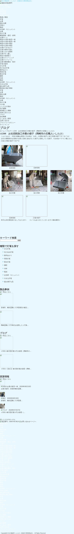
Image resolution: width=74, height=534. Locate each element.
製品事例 (3, 11)
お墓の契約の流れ (6, 49)
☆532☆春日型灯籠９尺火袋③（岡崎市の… (16, 351)
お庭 (1, 31)
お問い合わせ (4, 15)
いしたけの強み (5, 7)
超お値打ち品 (4, 86)
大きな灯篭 (4, 84)
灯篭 (1, 19)
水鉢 (1, 78)
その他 (2, 104)
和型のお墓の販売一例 (7, 39)
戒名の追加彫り (5, 56)
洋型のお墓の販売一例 (7, 41)
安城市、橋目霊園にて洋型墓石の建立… (15, 307)
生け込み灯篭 (4, 68)
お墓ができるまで (6, 47)
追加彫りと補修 (5, 110)
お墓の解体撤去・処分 (7, 62)
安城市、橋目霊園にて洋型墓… (12, 400)
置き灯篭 (3, 74)
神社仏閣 (3, 23)
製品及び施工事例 (6, 88)
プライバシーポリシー (7, 122)
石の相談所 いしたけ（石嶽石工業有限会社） (21, 533)
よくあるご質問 (5, 118)
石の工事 (3, 33)
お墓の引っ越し (5, 53)
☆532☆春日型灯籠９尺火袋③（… (13, 412)
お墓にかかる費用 (6, 51)
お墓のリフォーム (6, 60)
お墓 (1, 21)
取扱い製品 (4, 5)
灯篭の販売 (4, 64)
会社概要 (3, 13)
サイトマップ (4, 124)
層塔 (1, 76)
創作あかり (4, 70)
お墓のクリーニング (7, 58)
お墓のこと (4, 9)
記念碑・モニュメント (7, 29)
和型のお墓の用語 (6, 43)
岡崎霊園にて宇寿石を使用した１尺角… (15, 325)
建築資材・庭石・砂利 (7, 35)
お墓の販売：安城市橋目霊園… (12, 389)
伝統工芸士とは (5, 112)
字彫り (2, 25)
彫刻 (1, 27)
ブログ (2, 114)
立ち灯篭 (3, 66)
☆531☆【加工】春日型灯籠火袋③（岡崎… (16, 369)
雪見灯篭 (3, 72)
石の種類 (3, 108)
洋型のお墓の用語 (6, 45)
